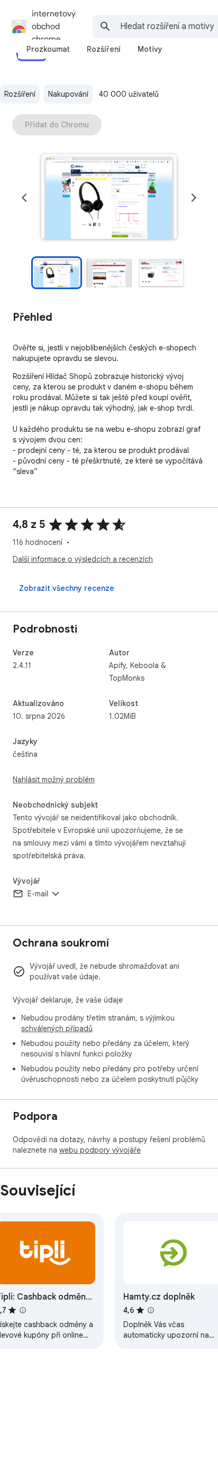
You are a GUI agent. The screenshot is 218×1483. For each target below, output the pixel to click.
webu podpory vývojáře (100, 1150)
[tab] (48, 49)
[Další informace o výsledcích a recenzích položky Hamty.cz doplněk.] (151, 1310)
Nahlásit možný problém (54, 779)
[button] (109, 197)
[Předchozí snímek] (24, 197)
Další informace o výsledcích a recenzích (83, 559)
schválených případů (57, 1028)
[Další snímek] (193, 197)
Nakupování (68, 94)
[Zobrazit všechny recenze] (67, 588)
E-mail (38, 893)
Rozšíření (19, 94)
